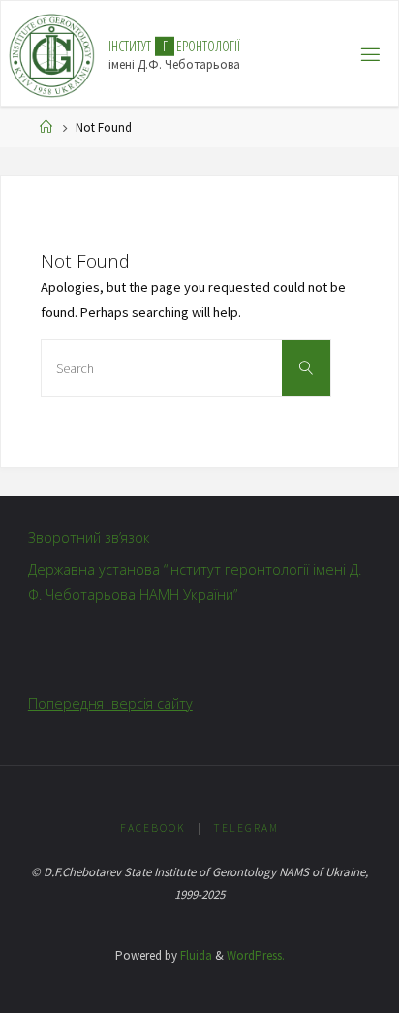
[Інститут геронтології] (52, 54)
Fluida (194, 955)
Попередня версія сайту (110, 703)
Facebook (153, 828)
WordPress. (256, 955)
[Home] (46, 127)
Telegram (246, 828)
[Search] (306, 368)
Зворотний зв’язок (89, 537)
